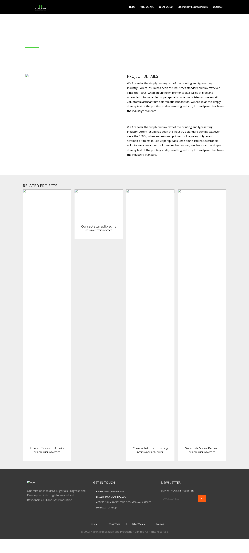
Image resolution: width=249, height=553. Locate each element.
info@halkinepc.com (115, 496)
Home (132, 7)
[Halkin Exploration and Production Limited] (40, 6)
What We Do (166, 7)
